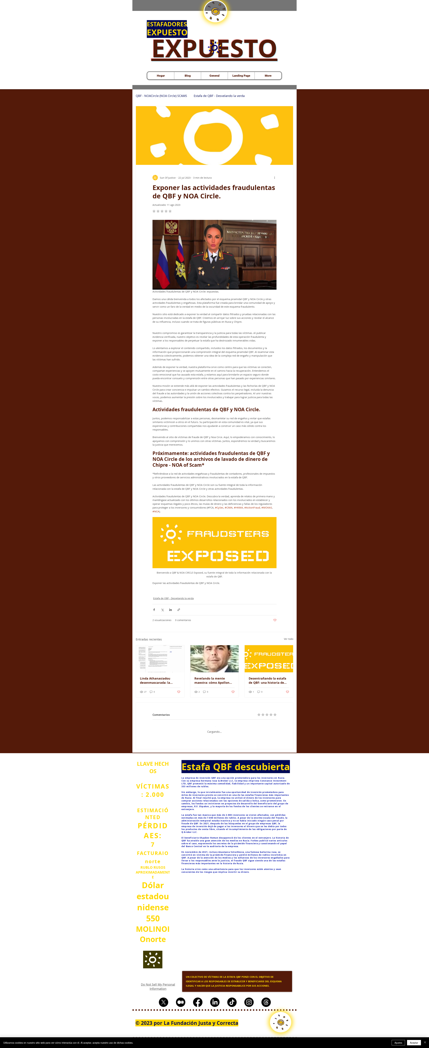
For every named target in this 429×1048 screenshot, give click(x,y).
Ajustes (398, 1042)
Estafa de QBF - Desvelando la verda (219, 96)
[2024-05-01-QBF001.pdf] (214, 48)
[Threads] (266, 1007)
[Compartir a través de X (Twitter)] (162, 609)
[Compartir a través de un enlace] (178, 609)
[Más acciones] (274, 178)
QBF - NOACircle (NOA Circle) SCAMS (161, 96)
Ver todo (288, 638)
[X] (163, 1007)
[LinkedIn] (215, 1007)
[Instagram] (249, 1007)
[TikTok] (232, 1007)
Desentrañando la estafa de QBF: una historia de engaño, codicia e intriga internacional (267, 680)
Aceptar (414, 1042)
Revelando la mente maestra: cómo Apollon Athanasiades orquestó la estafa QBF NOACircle (213, 680)
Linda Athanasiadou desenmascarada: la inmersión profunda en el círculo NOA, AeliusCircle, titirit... (159, 680)
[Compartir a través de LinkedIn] (170, 609)
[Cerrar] (425, 1042)
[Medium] (180, 1007)
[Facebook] (197, 1007)
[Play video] (214, 255)
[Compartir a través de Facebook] (154, 609)
